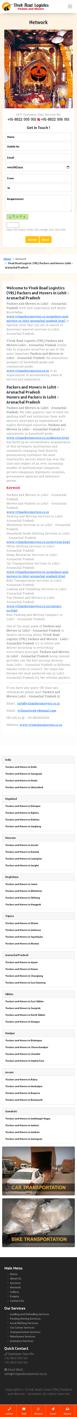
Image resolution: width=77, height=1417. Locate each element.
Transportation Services (25, 1332)
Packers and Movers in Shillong (23, 897)
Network (15, 1287)
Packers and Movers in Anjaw (22, 962)
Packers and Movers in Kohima (22, 819)
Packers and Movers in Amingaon (24, 1138)
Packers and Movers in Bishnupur (24, 1040)
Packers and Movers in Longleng (23, 826)
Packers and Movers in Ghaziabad (24, 787)
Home (7, 259)
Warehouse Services (22, 1336)
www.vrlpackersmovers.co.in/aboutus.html (37, 438)
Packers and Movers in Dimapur (23, 806)
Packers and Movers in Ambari (22, 1125)
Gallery (14, 1292)
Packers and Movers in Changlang (24, 975)
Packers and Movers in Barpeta (23, 1093)
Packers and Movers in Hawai (22, 969)
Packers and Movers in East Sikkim (25, 1001)
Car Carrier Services (22, 1327)
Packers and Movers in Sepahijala (24, 936)
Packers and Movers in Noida (21, 780)
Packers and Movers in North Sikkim (25, 1015)
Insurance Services (22, 1341)
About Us (15, 1278)
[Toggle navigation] (70, 6)
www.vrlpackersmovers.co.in (27, 371)
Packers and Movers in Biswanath (24, 1099)
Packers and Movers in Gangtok (23, 1008)
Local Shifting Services (24, 1323)
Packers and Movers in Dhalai (22, 923)
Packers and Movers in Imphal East (25, 1060)
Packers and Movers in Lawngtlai (24, 858)
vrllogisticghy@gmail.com (36, 711)
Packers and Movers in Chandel (23, 1054)
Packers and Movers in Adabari (23, 1132)
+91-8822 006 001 (55, 119)
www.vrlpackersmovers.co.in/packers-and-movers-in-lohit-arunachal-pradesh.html (37, 319)
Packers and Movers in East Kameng (25, 982)
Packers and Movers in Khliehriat (24, 891)
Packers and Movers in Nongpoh (23, 904)
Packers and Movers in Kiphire (22, 812)
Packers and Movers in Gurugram (24, 773)
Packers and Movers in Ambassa (23, 930)
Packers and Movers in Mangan (23, 1021)
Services (15, 1283)
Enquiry (14, 1296)
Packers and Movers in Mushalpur (24, 1086)
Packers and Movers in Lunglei (22, 865)
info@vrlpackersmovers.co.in (38, 704)
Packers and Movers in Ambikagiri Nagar (28, 1118)
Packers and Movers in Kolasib (22, 851)
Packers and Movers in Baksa (21, 1079)
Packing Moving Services (25, 1318)
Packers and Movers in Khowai (22, 943)
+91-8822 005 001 (22, 119)
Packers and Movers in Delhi (21, 767)
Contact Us (17, 1300)
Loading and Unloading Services (29, 1314)
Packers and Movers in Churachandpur (27, 1047)
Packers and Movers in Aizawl (22, 845)
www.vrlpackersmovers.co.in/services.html (38, 542)
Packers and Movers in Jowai (21, 884)
